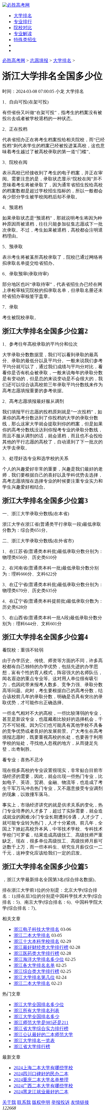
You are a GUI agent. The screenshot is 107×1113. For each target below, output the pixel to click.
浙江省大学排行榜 (32, 1046)
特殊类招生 (25, 39)
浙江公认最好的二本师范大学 (43, 1034)
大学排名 (23, 15)
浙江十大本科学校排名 (36, 941)
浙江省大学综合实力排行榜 (41, 1028)
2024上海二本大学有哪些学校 (43, 1067)
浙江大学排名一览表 (34, 1040)
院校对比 (23, 27)
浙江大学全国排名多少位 (39, 1004)
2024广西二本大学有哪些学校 (43, 1085)
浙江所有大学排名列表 (36, 1010)
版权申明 (41, 1102)
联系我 (24, 1102)
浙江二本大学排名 (32, 935)
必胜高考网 (13, 60)
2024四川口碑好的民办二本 (41, 1073)
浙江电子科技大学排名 (36, 929)
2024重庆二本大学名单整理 (41, 1079)
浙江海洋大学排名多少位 (39, 959)
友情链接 (80, 1102)
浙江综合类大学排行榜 (36, 971)
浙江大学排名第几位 (34, 977)
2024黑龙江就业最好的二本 (41, 1091)
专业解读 (23, 33)
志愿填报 (39, 60)
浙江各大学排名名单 (34, 965)
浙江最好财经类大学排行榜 (41, 947)
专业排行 (23, 21)
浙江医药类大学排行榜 (36, 953)
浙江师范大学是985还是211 (41, 1022)
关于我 (9, 1102)
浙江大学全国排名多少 (36, 1016)
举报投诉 (60, 1102)
